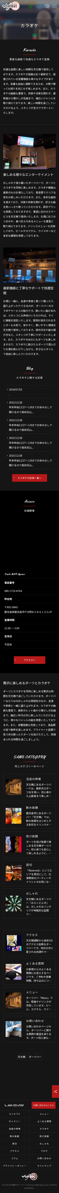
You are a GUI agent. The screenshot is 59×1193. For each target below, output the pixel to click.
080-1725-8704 (13, 591)
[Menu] (54, 5)
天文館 (21, 1057)
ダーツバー (35, 1057)
